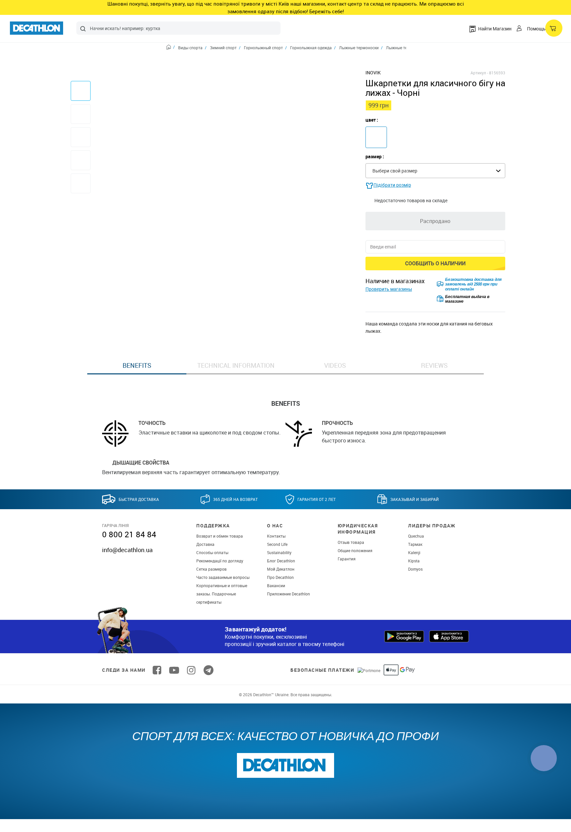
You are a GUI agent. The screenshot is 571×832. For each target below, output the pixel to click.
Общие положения (355, 550)
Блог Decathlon (281, 560)
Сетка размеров (211, 569)
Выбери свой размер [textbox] (394, 171)
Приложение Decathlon (288, 593)
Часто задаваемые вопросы (222, 577)
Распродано (435, 221)
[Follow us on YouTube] (174, 670)
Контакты (276, 536)
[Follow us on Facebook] (157, 670)
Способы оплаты (212, 552)
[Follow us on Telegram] (208, 670)
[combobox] (178, 28)
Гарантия (347, 558)
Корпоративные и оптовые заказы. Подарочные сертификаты (221, 594)
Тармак (415, 544)
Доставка (205, 544)
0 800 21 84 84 (129, 534)
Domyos (415, 569)
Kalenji (414, 552)
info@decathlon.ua (127, 550)
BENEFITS (137, 365)
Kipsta (414, 560)
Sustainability (279, 552)
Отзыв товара (351, 542)
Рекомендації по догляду (219, 560)
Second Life (277, 544)
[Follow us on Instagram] (191, 670)
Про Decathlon (280, 577)
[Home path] (170, 48)
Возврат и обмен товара (219, 536)
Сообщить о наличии (435, 263)
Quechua (416, 536)
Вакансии (276, 585)
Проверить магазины (388, 289)
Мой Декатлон (280, 569)
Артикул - (479, 72)
